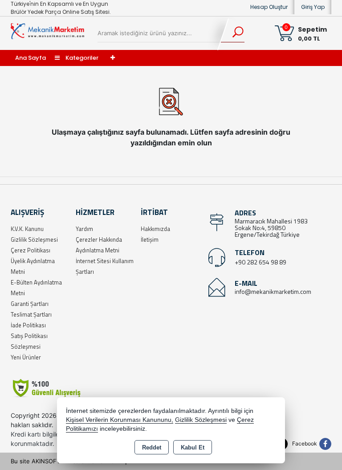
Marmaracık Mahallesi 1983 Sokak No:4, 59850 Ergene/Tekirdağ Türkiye (271, 227)
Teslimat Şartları (31, 314)
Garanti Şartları (30, 303)
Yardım (84, 228)
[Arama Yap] (232, 33)
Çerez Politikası (30, 250)
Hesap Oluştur (269, 7)
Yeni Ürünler (26, 357)
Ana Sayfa (30, 58)
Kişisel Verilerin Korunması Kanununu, (119, 419)
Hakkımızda (155, 228)
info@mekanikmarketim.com (273, 291)
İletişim (150, 239)
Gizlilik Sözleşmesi (34, 239)
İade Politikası (28, 325)
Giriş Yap (313, 7)
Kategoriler (81, 58)
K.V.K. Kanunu (27, 228)
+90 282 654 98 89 (260, 262)
